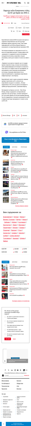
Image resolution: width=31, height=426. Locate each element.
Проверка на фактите (8, 399)
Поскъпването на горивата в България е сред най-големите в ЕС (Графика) (19, 170)
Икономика (5, 381)
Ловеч (15, 225)
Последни (6, 147)
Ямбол (5, 241)
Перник (15, 227)
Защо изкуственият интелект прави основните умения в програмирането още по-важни (18, 282)
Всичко (19, 389)
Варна (22, 217)
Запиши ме (26, 375)
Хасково (15, 238)
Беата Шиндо (6, 115)
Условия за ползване (21, 410)
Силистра (6, 233)
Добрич (14, 222)
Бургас (16, 217)
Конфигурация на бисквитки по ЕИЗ (7, 414)
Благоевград (7, 217)
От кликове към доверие (16, 295)
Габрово (7, 222)
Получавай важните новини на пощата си (15, 373)
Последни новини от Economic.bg (20, 301)
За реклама (5, 396)
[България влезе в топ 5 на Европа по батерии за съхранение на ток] (6, 163)
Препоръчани (24, 147)
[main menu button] (28, 2)
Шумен (22, 238)
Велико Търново (9, 219)
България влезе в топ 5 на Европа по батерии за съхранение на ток (18, 163)
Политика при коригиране (20, 404)
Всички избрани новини (21, 206)
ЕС (18, 115)
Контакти (5, 403)
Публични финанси (15, 358)
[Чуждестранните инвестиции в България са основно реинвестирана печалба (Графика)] (6, 200)
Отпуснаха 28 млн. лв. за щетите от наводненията (17, 361)
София (5, 235)
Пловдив (6, 230)
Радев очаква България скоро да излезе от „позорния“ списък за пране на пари (19, 177)
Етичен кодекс (6, 406)
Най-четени (14, 147)
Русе (20, 230)
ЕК (14, 115)
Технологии (5, 386)
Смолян (21, 233)
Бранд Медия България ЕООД (22, 407)
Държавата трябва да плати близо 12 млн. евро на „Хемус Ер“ (19, 192)
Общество (20, 383)
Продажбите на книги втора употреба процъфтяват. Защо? (18, 274)
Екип (18, 399)
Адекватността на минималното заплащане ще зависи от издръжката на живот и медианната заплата (19, 154)
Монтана (22, 225)
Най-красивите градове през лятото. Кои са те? (17, 267)
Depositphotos (21, 424)
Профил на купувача (7, 412)
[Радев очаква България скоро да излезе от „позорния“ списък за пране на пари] (6, 177)
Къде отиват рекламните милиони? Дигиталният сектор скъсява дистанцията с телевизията (19, 185)
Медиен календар (7, 417)
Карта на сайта (20, 401)
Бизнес (19, 381)
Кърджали (22, 222)
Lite (18, 386)
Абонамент (5, 401)
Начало (17, 6)
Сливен (14, 233)
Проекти (4, 389)
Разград (14, 230)
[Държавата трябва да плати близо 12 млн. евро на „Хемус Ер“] (6, 193)
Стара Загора (14, 235)
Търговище (7, 238)
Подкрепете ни (20, 412)
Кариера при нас (6, 410)
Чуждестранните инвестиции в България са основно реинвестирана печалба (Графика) (19, 201)
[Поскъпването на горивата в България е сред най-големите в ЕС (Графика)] (6, 170)
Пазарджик (7, 227)
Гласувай (8, 338)
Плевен (22, 227)
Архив (14, 338)
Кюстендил (7, 225)
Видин (18, 219)
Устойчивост (6, 383)
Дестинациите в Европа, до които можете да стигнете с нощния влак (19, 289)
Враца (24, 219)
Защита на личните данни (21, 397)
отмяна (24, 115)
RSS (26, 370)
